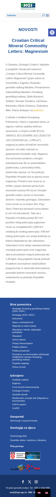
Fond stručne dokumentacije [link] (25, 387)
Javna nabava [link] (19, 339)
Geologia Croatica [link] (20, 390)
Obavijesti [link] (17, 336)
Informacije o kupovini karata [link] (23, 420)
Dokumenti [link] (17, 318)
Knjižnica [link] (16, 383)
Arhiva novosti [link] (19, 367)
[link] (52, 32)
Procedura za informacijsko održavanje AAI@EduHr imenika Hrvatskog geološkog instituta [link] (30, 357)
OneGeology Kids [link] (18, 436)
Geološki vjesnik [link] (19, 394)
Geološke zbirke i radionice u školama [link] (28, 440)
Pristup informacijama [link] (22, 343)
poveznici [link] (38, 110)
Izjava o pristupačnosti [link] (22, 322)
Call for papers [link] (19, 404)
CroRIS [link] (15, 408)
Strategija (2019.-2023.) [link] (23, 315)
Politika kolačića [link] (19, 347)
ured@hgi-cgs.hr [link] (18, 492)
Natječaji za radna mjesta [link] (24, 326)
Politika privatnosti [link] (20, 350)
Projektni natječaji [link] (20, 363)
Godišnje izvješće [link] (20, 380)
